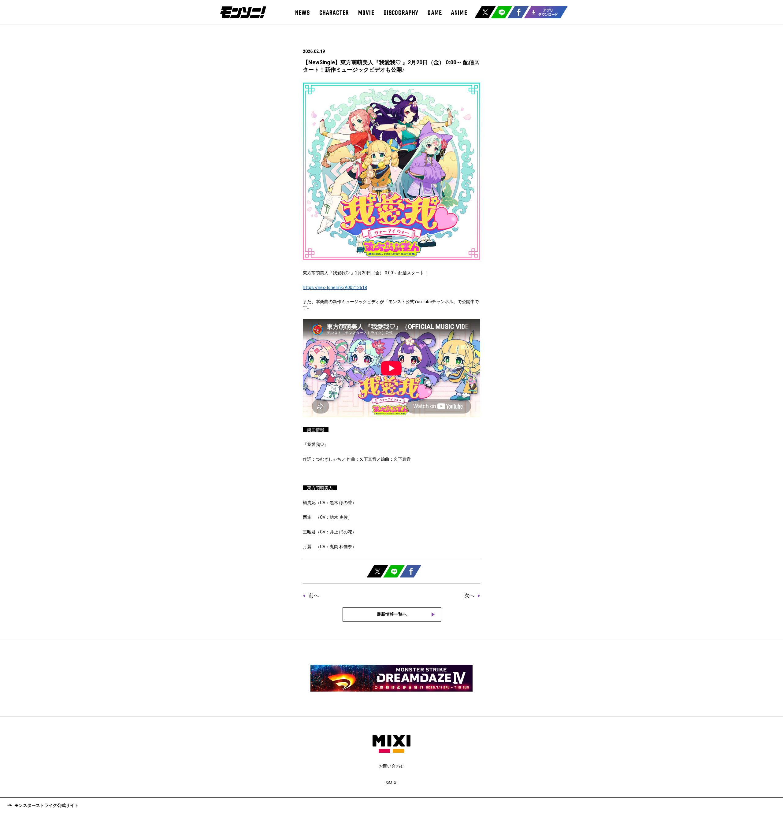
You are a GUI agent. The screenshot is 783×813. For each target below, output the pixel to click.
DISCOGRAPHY (401, 13)
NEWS (302, 13)
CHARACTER (334, 13)
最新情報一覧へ (392, 614)
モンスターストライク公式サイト (46, 805)
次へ (469, 595)
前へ (314, 595)
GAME (435, 13)
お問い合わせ (391, 766)
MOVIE (366, 13)
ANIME (459, 13)
